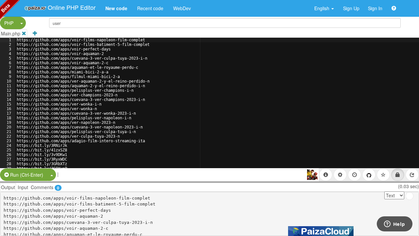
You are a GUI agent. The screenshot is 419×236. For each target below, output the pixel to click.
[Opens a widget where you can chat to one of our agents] (394, 224)
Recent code (150, 8)
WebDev (182, 8)
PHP (8, 23)
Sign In (375, 8)
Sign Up (351, 8)
